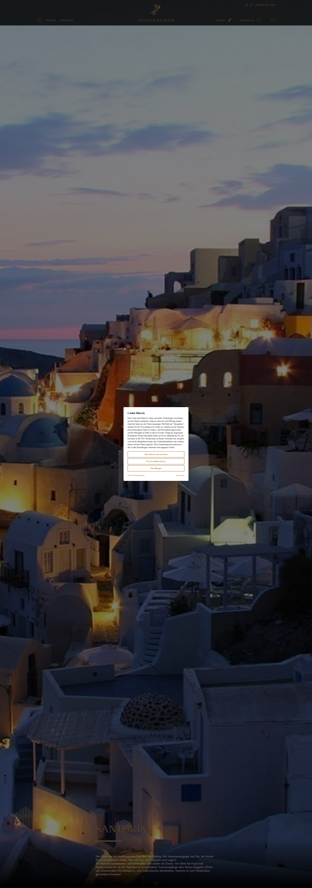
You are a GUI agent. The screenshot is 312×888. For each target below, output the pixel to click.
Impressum (180, 475)
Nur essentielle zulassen (156, 461)
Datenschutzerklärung (136, 475)
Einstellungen (156, 468)
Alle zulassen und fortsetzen (156, 454)
